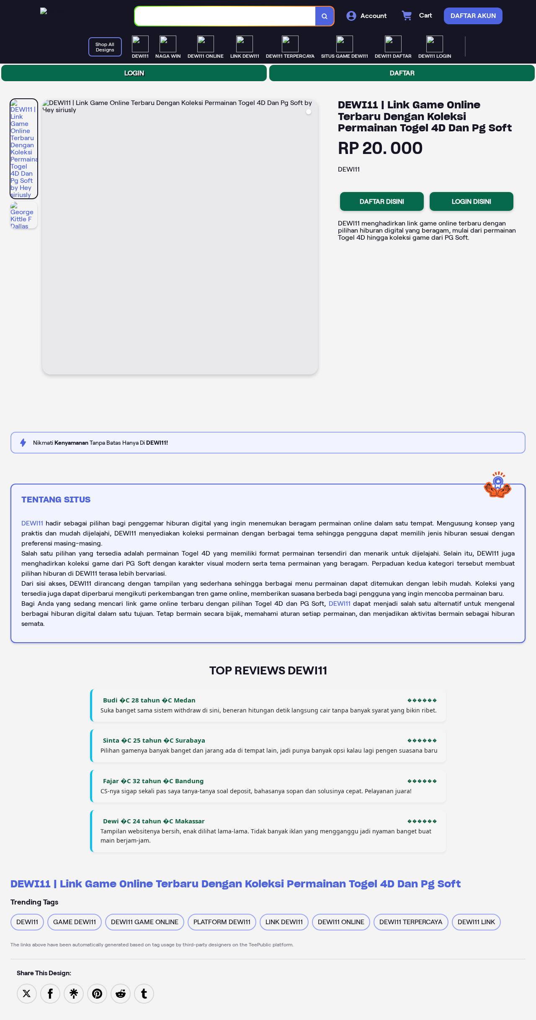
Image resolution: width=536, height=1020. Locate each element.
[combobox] (225, 16)
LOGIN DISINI (471, 201)
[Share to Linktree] (74, 993)
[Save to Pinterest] (97, 993)
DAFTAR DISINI (382, 201)
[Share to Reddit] (121, 993)
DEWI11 (32, 523)
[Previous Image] (49, 238)
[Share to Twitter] (27, 993)
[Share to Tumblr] (144, 993)
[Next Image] (311, 238)
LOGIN (134, 73)
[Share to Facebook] (50, 993)
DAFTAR (402, 73)
